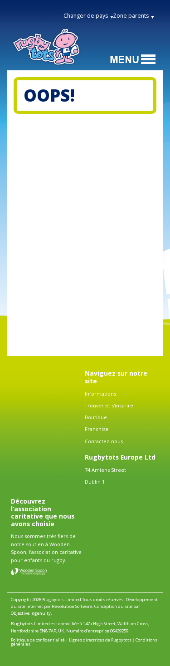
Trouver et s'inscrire (109, 405)
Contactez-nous (104, 441)
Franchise (96, 429)
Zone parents (131, 16)
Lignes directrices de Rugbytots (100, 640)
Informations (100, 393)
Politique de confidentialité (38, 640)
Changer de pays (85, 16)
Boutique (96, 417)
